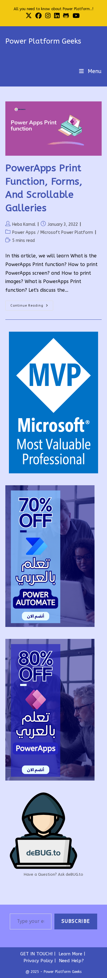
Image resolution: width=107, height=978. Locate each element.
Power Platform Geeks (43, 41)
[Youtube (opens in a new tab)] (76, 16)
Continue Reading (31, 306)
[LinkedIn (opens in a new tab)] (56, 16)
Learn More (70, 954)
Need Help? (71, 960)
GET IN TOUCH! (36, 954)
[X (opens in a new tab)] (30, 16)
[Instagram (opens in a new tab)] (47, 16)
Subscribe (76, 921)
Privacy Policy (38, 960)
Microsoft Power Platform (66, 232)
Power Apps (24, 232)
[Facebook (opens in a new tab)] (38, 16)
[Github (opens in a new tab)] (66, 16)
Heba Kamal (24, 224)
